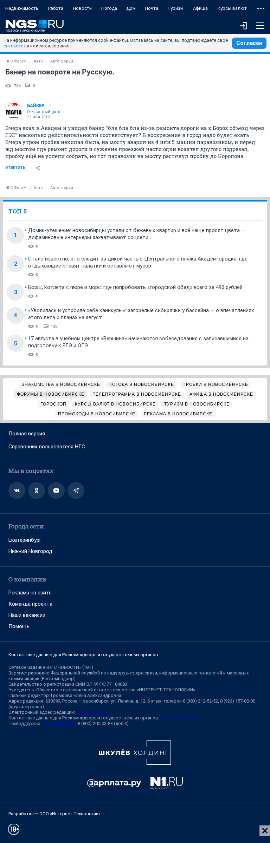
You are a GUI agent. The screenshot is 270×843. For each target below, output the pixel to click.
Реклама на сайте (30, 593)
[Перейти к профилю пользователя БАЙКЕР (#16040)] (13, 111)
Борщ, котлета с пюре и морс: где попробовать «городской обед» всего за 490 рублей (135, 287)
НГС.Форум (15, 61)
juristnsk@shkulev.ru (181, 717)
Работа (55, 8)
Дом (131, 8)
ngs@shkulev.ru (92, 712)
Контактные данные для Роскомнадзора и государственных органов (83, 654)
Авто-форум (61, 61)
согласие (13, 45)
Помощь (19, 626)
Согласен (249, 43)
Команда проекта (30, 604)
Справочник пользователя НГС (46, 446)
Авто (38, 61)
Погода (109, 8)
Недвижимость (21, 8)
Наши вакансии (26, 615)
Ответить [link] (15, 167)
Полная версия (26, 433)
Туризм (175, 8)
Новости (82, 8)
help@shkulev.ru (59, 723)
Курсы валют (232, 8)
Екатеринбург (24, 540)
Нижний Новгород (30, 551)
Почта (151, 8)
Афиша (200, 8)
